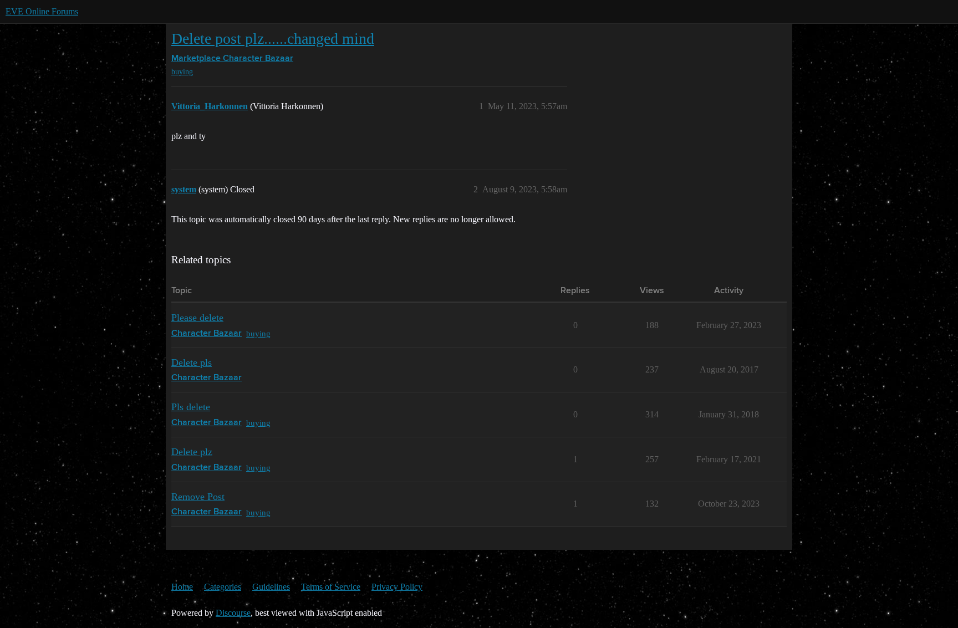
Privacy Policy (396, 586)
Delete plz (191, 451)
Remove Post (198, 496)
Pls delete (190, 406)
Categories (222, 586)
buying (182, 72)
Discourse (233, 612)
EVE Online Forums (42, 11)
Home (182, 586)
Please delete (197, 317)
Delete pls (191, 362)
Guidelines (271, 586)
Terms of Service (330, 586)
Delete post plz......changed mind (272, 38)
